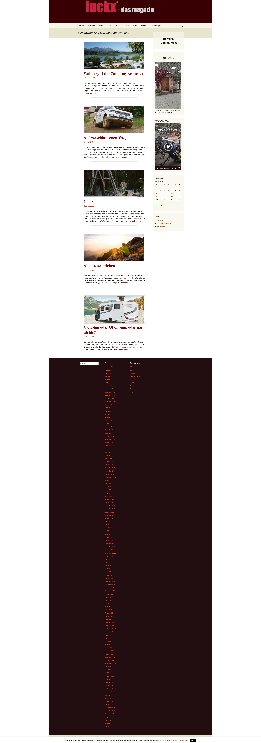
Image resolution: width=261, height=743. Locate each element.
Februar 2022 (109, 537)
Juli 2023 (108, 483)
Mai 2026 (108, 376)
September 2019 (110, 629)
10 (157, 193)
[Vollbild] (179, 168)
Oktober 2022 (109, 512)
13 (168, 193)
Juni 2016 (108, 720)
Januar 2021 (109, 578)
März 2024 (108, 458)
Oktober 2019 (109, 625)
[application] (168, 146)
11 (160, 193)
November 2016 (110, 711)
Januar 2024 (109, 465)
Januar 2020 (109, 616)
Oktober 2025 (109, 398)
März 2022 (108, 534)
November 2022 (110, 509)
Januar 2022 (109, 540)
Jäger (88, 201)
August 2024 (109, 442)
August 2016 (109, 717)
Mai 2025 (108, 414)
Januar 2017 (109, 704)
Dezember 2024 (110, 430)
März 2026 (108, 382)
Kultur (101, 26)
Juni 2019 (108, 638)
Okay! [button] (193, 740)
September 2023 (110, 477)
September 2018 (110, 663)
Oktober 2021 (109, 550)
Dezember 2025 (110, 392)
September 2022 (110, 515)
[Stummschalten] (176, 168)
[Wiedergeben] (158, 168)
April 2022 (108, 531)
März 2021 (108, 572)
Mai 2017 (108, 695)
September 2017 (110, 689)
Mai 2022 (108, 528)
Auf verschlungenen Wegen (107, 137)
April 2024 (108, 455)
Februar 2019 (109, 651)
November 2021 (110, 547)
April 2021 (108, 569)
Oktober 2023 (109, 474)
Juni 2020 (108, 600)
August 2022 (109, 518)
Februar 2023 (109, 499)
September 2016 (110, 714)
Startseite (80, 26)
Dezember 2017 (110, 679)
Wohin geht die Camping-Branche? (114, 73)
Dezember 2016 (110, 707)
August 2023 (109, 480)
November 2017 (110, 682)
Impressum (160, 220)
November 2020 (110, 584)
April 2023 (108, 493)
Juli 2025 (108, 408)
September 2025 (110, 401)
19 (164, 196)
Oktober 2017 (109, 685)
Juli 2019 (108, 635)
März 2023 (108, 496)
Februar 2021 (109, 575)
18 (160, 196)
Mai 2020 (108, 603)
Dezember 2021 (110, 543)
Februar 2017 (109, 701)
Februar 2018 (109, 676)
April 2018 (108, 673)
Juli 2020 (108, 597)
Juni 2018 (108, 666)
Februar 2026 (109, 386)
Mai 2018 (108, 670)
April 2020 (108, 607)
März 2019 (108, 648)
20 (168, 196)
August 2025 (109, 405)
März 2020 (108, 610)
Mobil (135, 26)
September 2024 (110, 439)
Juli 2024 (108, 446)
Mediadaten (161, 226)
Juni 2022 (108, 524)
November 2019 (110, 622)
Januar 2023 (109, 502)
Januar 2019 (109, 654)
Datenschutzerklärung (164, 223)
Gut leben (91, 26)
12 (164, 193)
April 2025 (108, 417)
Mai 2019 (108, 641)
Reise (117, 26)
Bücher (126, 26)
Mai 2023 (108, 490)
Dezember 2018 (110, 657)
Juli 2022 (108, 521)
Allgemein (133, 367)
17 (157, 196)
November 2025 (110, 395)
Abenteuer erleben (99, 265)
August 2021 (109, 556)
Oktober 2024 (109, 436)
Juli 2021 (108, 559)
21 (172, 196)
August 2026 (109, 367)
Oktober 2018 (109, 660)
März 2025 (108, 420)
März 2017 (108, 698)
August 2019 (109, 632)
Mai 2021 (108, 565)
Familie (143, 26)
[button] (168, 147)
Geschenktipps (156, 26)
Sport (109, 26)
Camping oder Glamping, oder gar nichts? (113, 329)
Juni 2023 (108, 487)
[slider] (166, 168)
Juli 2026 (108, 370)
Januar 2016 (109, 726)
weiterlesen (91, 93)
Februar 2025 (109, 423)
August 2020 (109, 594)
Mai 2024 (108, 452)
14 (172, 193)
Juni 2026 (108, 373)
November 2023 (110, 471)
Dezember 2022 (110, 506)
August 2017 (109, 692)
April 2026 (108, 379)
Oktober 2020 (109, 588)
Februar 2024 (109, 461)
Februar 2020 (109, 613)
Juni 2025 (108, 411)
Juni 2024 (108, 449)
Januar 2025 (109, 427)
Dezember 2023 (110, 468)
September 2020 (110, 591)
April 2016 (108, 723)
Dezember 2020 (110, 581)
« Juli (160, 205)
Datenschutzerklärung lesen (179, 740)
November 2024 (110, 433)
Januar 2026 (109, 389)
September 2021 (110, 553)
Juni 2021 (108, 562)
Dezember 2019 (110, 619)
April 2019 (108, 644)
